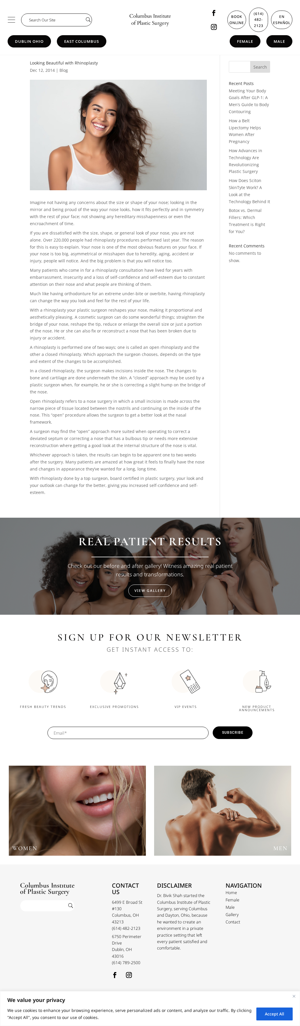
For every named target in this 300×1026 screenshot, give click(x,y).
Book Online (236, 19)
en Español (281, 19)
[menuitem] (231, 892)
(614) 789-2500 (126, 962)
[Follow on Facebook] (214, 13)
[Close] (293, 996)
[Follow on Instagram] (214, 27)
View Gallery (150, 590)
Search (260, 67)
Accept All (274, 1014)
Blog (63, 70)
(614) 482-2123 (259, 19)
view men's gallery (223, 813)
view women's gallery (77, 813)
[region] (150, 1008)
